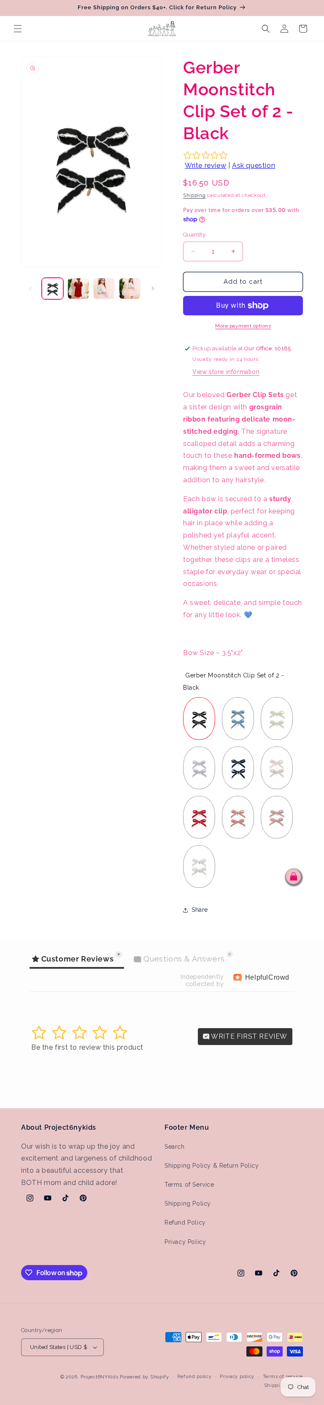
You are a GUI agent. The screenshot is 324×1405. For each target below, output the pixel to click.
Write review (205, 165)
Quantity (194, 234)
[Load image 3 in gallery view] (104, 288)
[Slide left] (30, 288)
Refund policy (194, 1376)
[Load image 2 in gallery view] (78, 288)
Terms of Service (189, 1184)
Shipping (194, 195)
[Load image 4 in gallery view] (129, 288)
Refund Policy (185, 1222)
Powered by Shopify (144, 1377)
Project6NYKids (100, 1377)
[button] (17, 28)
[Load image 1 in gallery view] (52, 288)
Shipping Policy (188, 1203)
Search (175, 1146)
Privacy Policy (185, 1241)
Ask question (253, 165)
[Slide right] (152, 288)
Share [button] (200, 909)
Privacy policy (237, 1376)
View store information (225, 371)
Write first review (248, 1036)
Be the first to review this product (87, 1047)
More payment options (243, 326)
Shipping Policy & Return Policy (212, 1165)
